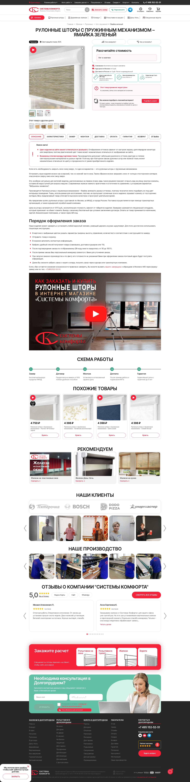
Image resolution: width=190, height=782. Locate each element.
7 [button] (97, 634)
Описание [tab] (36, 137)
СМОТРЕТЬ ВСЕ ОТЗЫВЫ (146, 595)
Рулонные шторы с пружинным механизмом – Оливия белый (142, 427)
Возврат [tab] (142, 137)
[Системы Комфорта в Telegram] (149, 736)
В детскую (33, 740)
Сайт (73, 595)
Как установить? (146, 42)
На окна (59, 726)
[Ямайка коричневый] (62, 126)
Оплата (114, 734)
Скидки (116, 2)
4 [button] (92, 634)
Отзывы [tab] (155, 137)
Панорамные (89, 754)
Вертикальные (34, 750)
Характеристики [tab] (55, 137)
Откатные (87, 730)
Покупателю (95, 2)
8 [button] (99, 634)
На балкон (60, 739)
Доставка (114, 744)
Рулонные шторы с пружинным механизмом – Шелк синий (108, 427)
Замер (113, 727)
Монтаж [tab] (85, 137)
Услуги (125, 2)
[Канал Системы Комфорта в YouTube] (144, 736)
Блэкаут (96, 18)
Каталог (38, 18)
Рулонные (33, 737)
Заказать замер (101, 10)
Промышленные (90, 760)
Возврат (114, 740)
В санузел (60, 736)
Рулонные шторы (57, 18)
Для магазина (61, 759)
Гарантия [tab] (127, 137)
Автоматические (35, 760)
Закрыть (15, 776)
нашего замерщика (113, 267)
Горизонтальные (35, 757)
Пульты (86, 724)
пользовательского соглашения (146, 777)
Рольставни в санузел (114, 18)
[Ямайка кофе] (44, 126)
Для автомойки (89, 757)
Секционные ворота (153, 18)
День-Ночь (134, 18)
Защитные (60, 743)
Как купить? (115, 753)
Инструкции (116, 757)
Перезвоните (119, 10)
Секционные (89, 750)
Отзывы (107, 2)
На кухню (32, 734)
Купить (45, 435)
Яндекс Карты (59, 595)
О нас (113, 724)
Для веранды (61, 756)
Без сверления (34, 754)
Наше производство (119, 760)
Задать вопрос (150, 753)
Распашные (88, 744)
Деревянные (34, 747)
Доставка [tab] (100, 137)
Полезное (115, 750)
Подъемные (88, 747)
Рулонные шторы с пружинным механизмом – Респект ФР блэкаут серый (42, 428)
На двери (60, 733)
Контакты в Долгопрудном (145, 721)
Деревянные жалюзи (79, 18)
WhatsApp (85, 595)
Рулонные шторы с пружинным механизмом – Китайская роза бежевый (77, 427)
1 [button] (87, 634)
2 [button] (89, 634)
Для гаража (60, 746)
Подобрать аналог (150, 101)
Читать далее (105, 624)
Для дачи (60, 729)
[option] (57, 77)
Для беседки (61, 753)
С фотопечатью (62, 762)
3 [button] (90, 634)
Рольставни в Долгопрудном (63, 721)
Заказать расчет (80, 2)
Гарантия (114, 747)
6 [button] (96, 634)
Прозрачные (61, 749)
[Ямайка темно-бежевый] (37, 126)
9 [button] (101, 634)
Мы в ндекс (44, 596)
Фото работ (66, 2)
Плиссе (32, 724)
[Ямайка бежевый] (56, 126)
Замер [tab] (72, 137)
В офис (31, 730)
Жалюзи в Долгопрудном (41, 720)
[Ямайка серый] (31, 126)
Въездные (88, 737)
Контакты (135, 2)
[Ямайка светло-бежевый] (50, 126)
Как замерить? (110, 42)
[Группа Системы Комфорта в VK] (140, 736)
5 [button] (94, 634)
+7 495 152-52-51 (149, 727)
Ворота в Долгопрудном (96, 720)
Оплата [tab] (113, 137)
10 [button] (103, 634)
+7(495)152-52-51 (53, 269)
